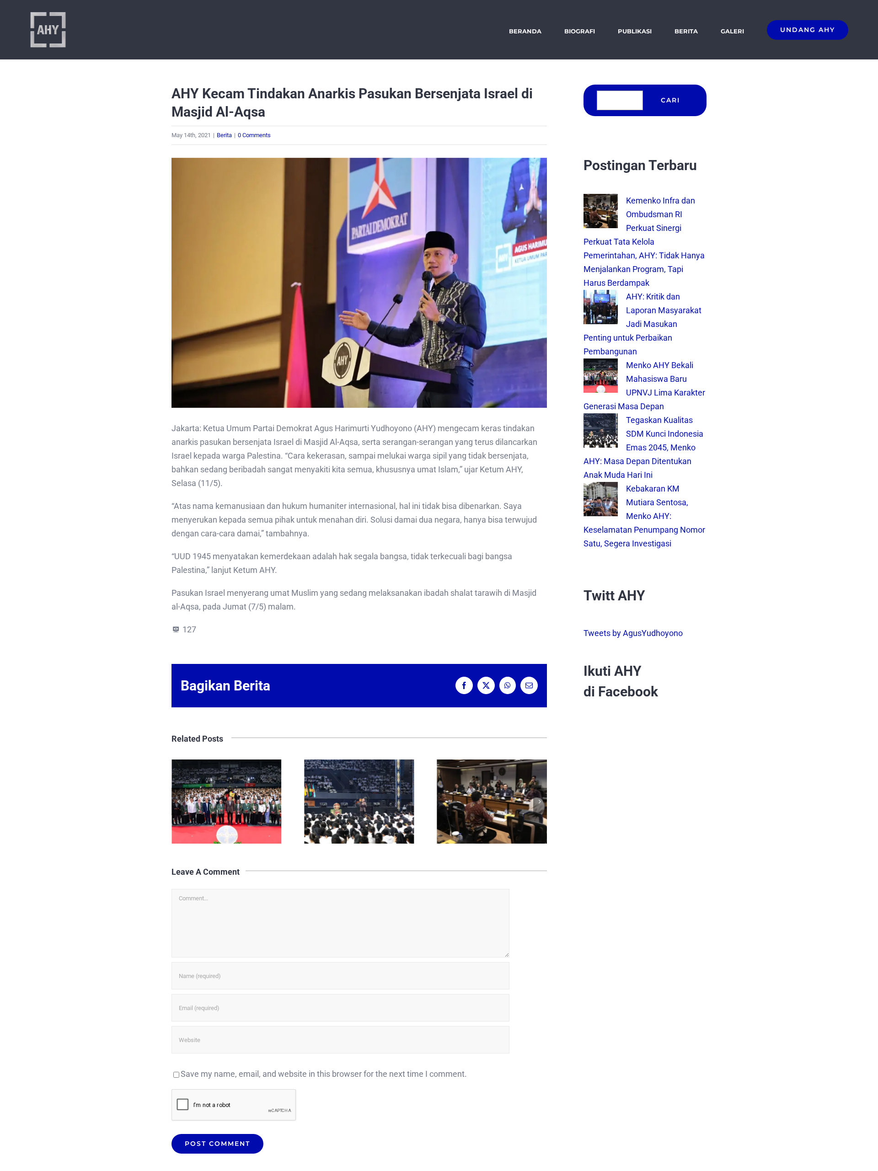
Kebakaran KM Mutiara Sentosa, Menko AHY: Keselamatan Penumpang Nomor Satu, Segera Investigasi (644, 516)
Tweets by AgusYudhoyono (633, 633)
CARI (670, 100)
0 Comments (254, 135)
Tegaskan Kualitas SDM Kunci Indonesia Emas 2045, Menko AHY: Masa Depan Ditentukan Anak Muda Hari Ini (227, 802)
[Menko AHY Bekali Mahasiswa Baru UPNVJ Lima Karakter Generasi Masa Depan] (601, 365)
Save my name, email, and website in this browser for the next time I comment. (324, 1074)
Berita (224, 135)
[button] (178, 801)
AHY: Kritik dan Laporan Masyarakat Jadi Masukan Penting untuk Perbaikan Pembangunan (492, 802)
